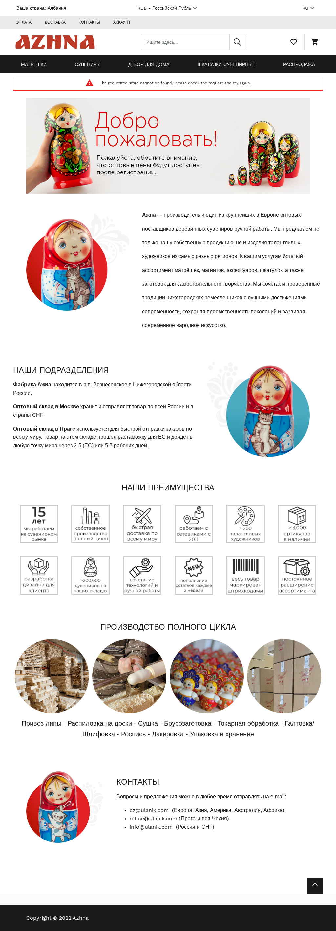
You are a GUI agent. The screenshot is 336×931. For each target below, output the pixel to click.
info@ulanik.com (151, 827)
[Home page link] (55, 42)
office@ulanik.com (153, 818)
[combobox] (193, 42)
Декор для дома (148, 64)
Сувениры (87, 64)
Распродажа (299, 64)
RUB (164, 7)
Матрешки (34, 64)
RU (305, 7)
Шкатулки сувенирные (226, 64)
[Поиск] (237, 42)
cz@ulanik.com (149, 810)
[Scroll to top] (315, 886)
